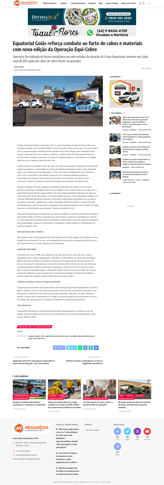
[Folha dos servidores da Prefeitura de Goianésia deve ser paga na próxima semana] (115, 150)
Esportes (138, 180)
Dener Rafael (19, 67)
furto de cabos (59, 336)
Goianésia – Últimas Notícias (67, 424)
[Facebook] (117, 434)
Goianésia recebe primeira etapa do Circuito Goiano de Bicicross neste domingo (135, 174)
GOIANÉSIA (133, 130)
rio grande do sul (39, 338)
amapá (37, 336)
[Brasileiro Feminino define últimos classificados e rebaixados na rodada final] (29, 389)
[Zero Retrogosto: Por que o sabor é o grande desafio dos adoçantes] (99, 389)
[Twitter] (127, 434)
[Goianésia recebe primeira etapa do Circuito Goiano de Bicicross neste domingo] (115, 175)
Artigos (87, 398)
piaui (30, 338)
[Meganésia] (25, 3)
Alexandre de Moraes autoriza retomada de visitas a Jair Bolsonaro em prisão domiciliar (134, 404)
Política (130, 395)
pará (92, 336)
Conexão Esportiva (128, 180)
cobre (42, 336)
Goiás (67, 336)
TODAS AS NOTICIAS (43, 327)
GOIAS (30, 327)
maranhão (73, 336)
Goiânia (62, 395)
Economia (125, 130)
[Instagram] (137, 434)
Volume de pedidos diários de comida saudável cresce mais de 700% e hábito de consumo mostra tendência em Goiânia (64, 404)
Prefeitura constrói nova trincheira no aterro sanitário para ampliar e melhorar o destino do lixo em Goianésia (136, 161)
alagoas (31, 336)
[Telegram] (117, 449)
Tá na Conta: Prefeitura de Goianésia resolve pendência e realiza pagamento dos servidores (136, 137)
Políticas (139, 395)
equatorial (49, 336)
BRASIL (21, 327)
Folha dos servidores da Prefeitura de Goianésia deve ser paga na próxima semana (136, 149)
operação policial (84, 336)
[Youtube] (147, 434)
